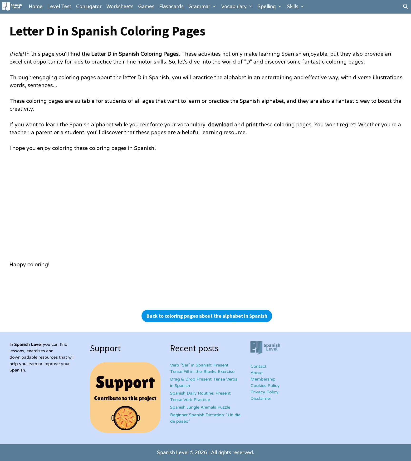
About (256, 372)
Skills (292, 7)
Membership (262, 379)
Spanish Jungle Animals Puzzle (200, 407)
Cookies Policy (265, 385)
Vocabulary (234, 7)
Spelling (267, 7)
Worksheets (119, 7)
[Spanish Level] (13, 7)
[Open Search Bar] (405, 7)
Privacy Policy (264, 392)
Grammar (199, 7)
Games (146, 7)
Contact (258, 366)
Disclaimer (260, 398)
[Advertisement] (152, 210)
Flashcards (171, 7)
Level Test (59, 7)
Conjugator (89, 7)
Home (36, 7)
